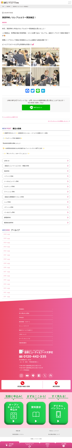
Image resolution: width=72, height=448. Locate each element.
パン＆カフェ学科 (9, 212)
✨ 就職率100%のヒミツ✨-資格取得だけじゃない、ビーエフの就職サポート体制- (25, 133)
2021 (5, 255)
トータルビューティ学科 (11, 181)
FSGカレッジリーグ (54, 430)
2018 (5, 267)
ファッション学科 (9, 191)
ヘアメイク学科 (8, 176)
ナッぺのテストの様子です (10, 117)
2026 (5, 234)
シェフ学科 (7, 202)
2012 (5, 292)
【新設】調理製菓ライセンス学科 (14, 197)
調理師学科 (7, 217)
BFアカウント (38, 107)
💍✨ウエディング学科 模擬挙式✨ (12, 138)
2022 (5, 251)
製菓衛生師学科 (8, 222)
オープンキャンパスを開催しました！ (58, 121)
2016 (5, 275)
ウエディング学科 (9, 186)
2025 (5, 238)
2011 (5, 296)
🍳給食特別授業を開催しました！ (12, 143)
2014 (5, 284)
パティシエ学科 (8, 207)
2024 (5, 242)
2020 (5, 259)
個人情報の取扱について (54, 434)
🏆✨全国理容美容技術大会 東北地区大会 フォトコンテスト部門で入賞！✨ (23, 148)
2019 (5, 263)
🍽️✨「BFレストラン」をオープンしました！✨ (16, 153)
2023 (5, 246)
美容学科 (4, 22)
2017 (5, 271)
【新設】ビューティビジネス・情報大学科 (16, 166)
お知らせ (6, 160)
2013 (5, 288)
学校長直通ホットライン (18, 434)
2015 (5, 280)
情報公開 (18, 430)
